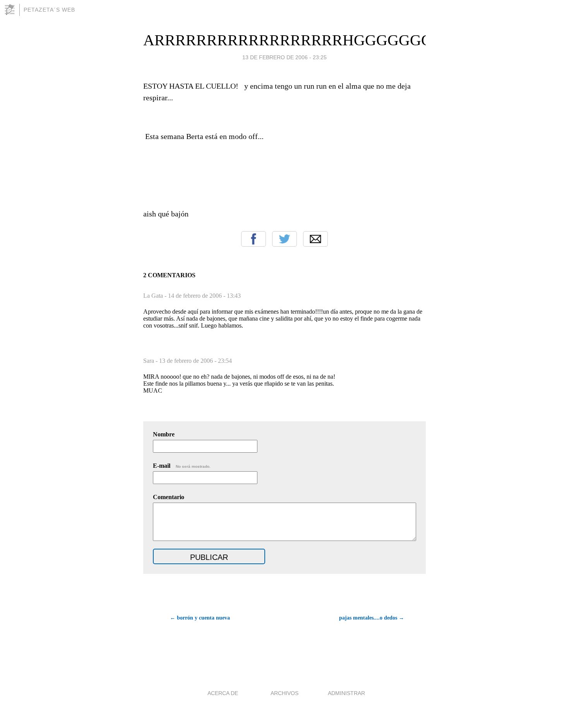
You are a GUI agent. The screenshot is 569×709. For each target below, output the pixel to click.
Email (315, 239)
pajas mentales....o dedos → (371, 618)
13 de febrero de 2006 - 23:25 (284, 57)
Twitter (284, 239)
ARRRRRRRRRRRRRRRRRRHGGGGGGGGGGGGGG (327, 40)
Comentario (168, 497)
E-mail (182, 465)
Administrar (346, 693)
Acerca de (222, 693)
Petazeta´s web (49, 10)
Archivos (284, 693)
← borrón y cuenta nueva (200, 618)
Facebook (253, 239)
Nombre (164, 434)
